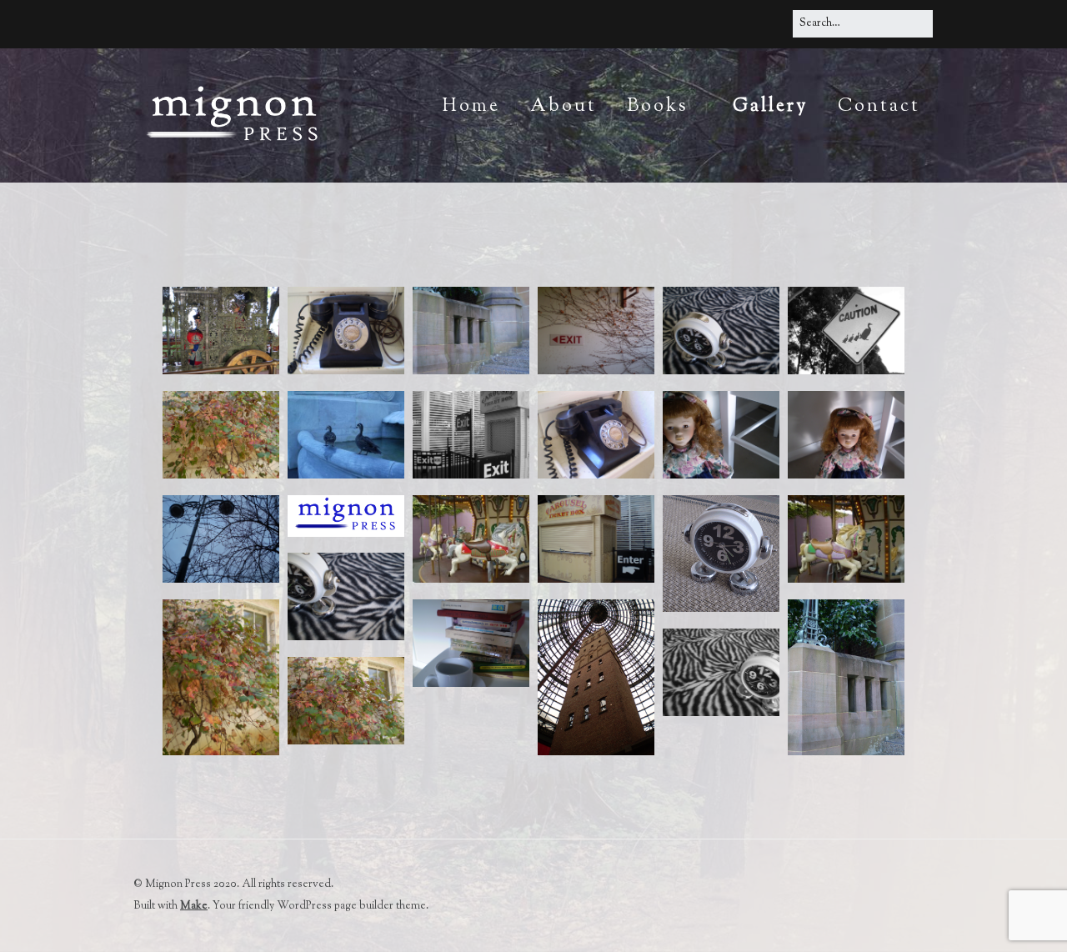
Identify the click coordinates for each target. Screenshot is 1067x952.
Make (194, 906)
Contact (879, 106)
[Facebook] (774, 23)
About (563, 106)
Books (658, 106)
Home (471, 106)
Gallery (770, 106)
